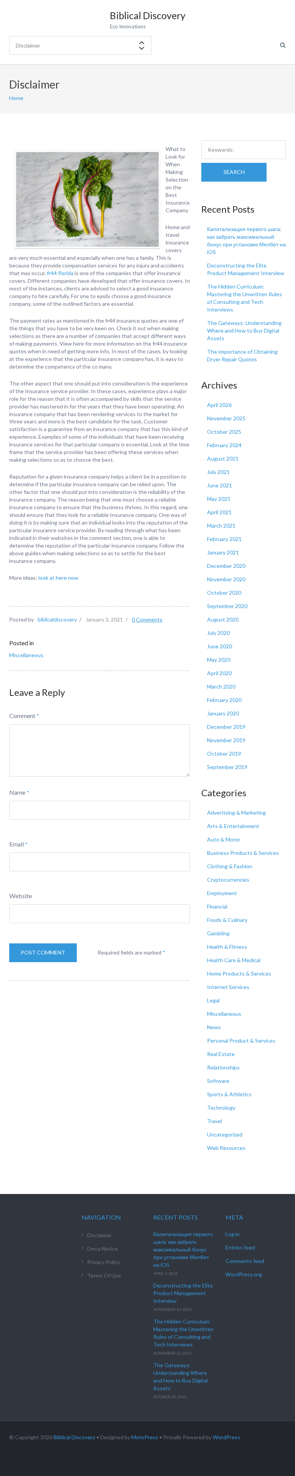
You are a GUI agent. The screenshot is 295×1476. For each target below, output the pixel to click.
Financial (217, 906)
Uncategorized (224, 1134)
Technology (221, 1107)
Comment (22, 715)
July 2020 (218, 633)
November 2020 (226, 579)
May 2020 (218, 659)
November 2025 (226, 418)
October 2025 (224, 431)
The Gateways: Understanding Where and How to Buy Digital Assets (244, 330)
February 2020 (224, 700)
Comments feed (244, 1261)
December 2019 (226, 726)
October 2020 (224, 592)
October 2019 (224, 753)
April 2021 (219, 512)
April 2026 (219, 405)
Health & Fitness (227, 946)
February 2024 (224, 445)
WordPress (226, 1437)
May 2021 (218, 498)
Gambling (218, 933)
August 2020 (223, 619)
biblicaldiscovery (57, 619)
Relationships (223, 1067)
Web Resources (226, 1148)
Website (20, 895)
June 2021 (219, 485)
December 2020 (226, 566)
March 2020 (221, 686)
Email (16, 844)
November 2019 (226, 740)
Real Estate (221, 1054)
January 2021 (223, 552)
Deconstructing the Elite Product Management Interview (183, 1293)
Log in (232, 1234)
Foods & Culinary (227, 920)
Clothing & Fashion (229, 866)
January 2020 (223, 713)
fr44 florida (60, 273)
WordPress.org (243, 1274)
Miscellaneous (26, 655)
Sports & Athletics (229, 1094)
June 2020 (219, 646)
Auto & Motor (223, 839)
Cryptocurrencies (228, 879)
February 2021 (224, 539)
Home (16, 98)
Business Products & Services (243, 853)
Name (17, 792)
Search (234, 172)
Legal (213, 1000)
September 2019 (227, 767)
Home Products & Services (239, 973)
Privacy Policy (103, 1262)
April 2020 (219, 673)
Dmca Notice (102, 1248)
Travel (214, 1121)
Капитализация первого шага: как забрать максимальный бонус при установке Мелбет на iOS (183, 1249)
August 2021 (223, 458)
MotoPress (144, 1437)
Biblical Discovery (74, 1437)
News (214, 1027)
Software (218, 1080)
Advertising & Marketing (236, 812)
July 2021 (218, 472)
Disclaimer (99, 1235)
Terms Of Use (104, 1275)
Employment (222, 893)
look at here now (58, 577)
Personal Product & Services (241, 1040)
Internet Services (228, 987)
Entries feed (240, 1247)
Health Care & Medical (233, 960)
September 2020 (227, 606)
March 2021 (221, 525)
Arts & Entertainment (233, 826)
